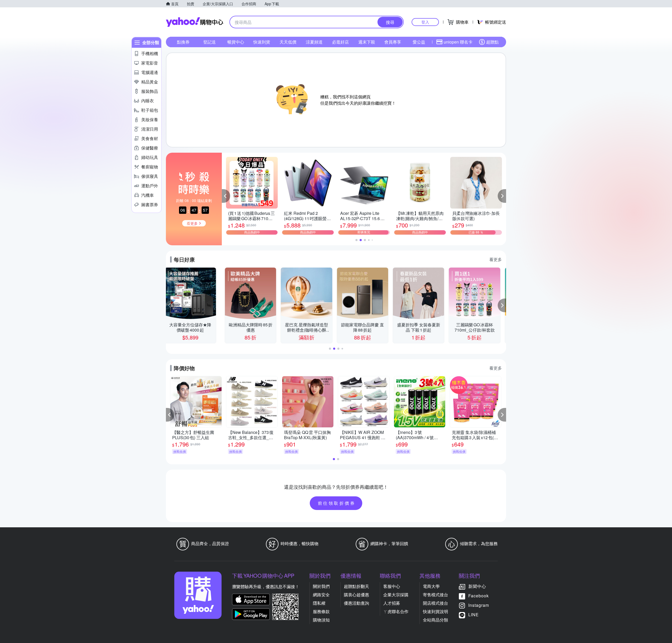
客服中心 (391, 586)
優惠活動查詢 (356, 603)
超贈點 (492, 42)
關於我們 (321, 586)
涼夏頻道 (314, 42)
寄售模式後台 (435, 595)
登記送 (209, 42)
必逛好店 (340, 42)
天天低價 (288, 42)
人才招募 (391, 603)
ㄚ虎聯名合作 (395, 611)
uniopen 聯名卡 (458, 42)
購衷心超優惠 (356, 595)
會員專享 (392, 42)
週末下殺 (366, 42)
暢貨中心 (235, 42)
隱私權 (319, 603)
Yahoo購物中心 (194, 22)
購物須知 (321, 620)
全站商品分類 (435, 620)
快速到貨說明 (435, 611)
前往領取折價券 (337, 503)
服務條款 (321, 611)
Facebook (478, 596)
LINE (473, 615)
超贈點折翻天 (356, 586)
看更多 (495, 259)
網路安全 (321, 595)
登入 (425, 22)
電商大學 (431, 586)
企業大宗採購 (395, 595)
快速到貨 (261, 42)
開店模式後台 (435, 603)
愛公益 (419, 42)
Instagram (478, 605)
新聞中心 (477, 586)
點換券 (183, 42)
